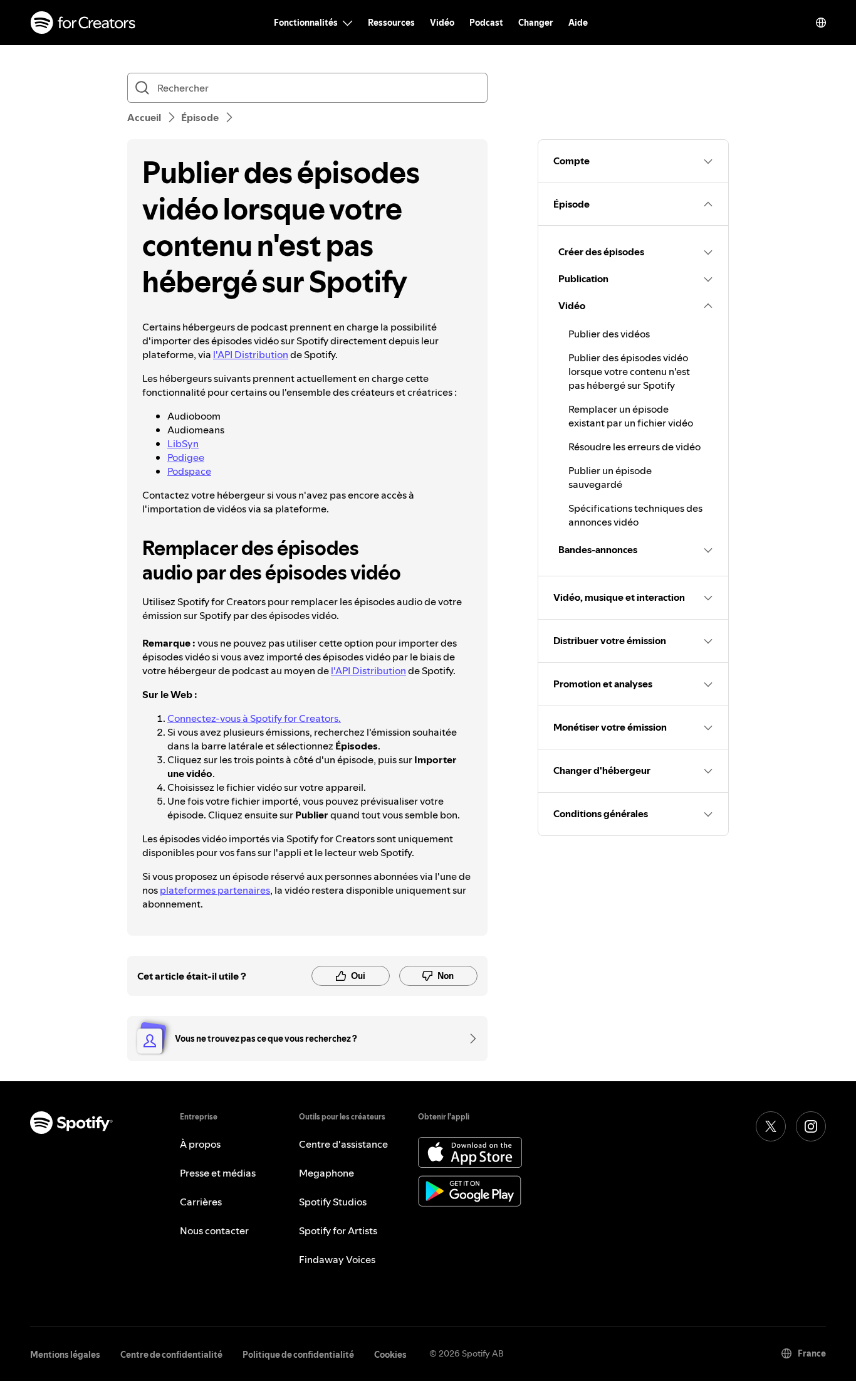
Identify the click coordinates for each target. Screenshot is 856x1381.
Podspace (189, 471)
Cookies (390, 1354)
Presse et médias (218, 1173)
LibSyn (183, 443)
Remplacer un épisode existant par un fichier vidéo (630, 416)
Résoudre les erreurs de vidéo (634, 446)
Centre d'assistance (343, 1144)
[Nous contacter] (469, 1039)
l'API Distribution (250, 354)
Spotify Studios (333, 1202)
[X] (771, 1126)
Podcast (486, 22)
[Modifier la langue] (821, 23)
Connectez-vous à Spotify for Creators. (254, 718)
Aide (578, 22)
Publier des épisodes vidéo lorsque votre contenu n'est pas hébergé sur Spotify (629, 371)
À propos (200, 1144)
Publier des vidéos (609, 334)
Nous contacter (214, 1230)
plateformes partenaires (215, 890)
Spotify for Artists (338, 1230)
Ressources (391, 22)
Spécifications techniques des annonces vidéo (635, 515)
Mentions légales (65, 1354)
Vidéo (442, 22)
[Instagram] (811, 1126)
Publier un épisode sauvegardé (610, 477)
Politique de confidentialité (298, 1354)
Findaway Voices (337, 1259)
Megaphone (326, 1173)
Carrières (201, 1202)
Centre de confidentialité (171, 1354)
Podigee (185, 457)
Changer (535, 22)
